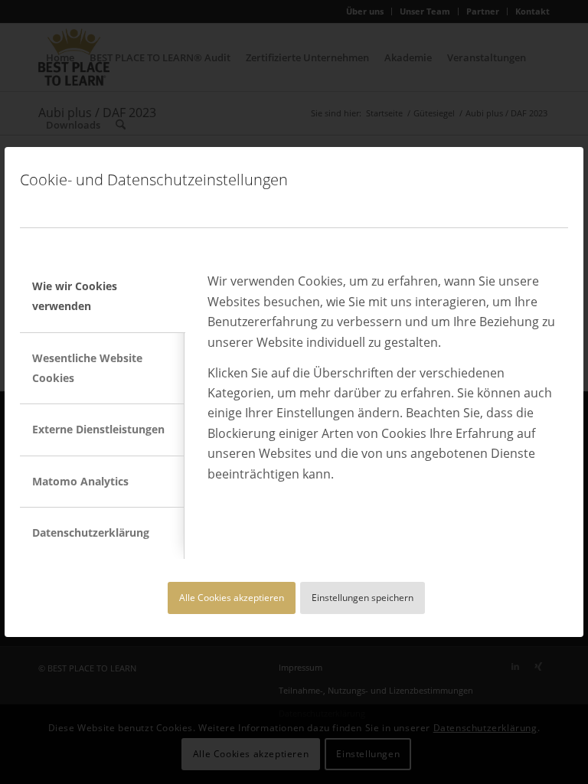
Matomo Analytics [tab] (80, 481)
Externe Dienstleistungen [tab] (98, 429)
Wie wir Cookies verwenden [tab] (74, 296)
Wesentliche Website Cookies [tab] (87, 368)
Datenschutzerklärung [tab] (90, 532)
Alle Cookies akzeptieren (231, 597)
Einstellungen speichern (362, 597)
